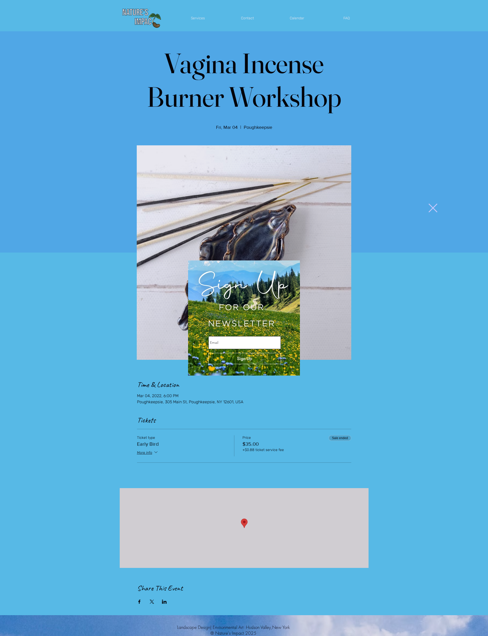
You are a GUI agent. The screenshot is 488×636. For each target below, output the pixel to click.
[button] (433, 208)
